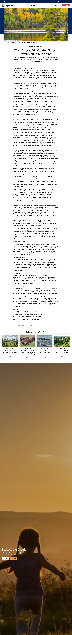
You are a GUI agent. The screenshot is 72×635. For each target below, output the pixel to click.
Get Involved (55, 5)
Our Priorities (33, 5)
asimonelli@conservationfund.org (22, 313)
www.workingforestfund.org (22, 254)
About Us (24, 5)
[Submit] (2, 1)
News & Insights (14, 42)
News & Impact (44, 5)
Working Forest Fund (50, 150)
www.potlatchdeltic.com (21, 270)
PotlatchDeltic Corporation (32, 69)
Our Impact (7, 42)
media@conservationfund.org (33, 319)
